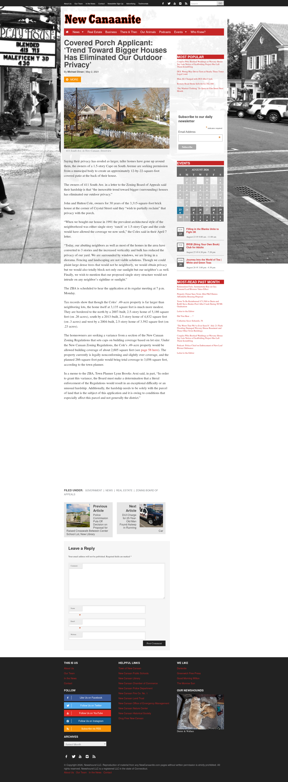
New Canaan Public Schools (133, 673)
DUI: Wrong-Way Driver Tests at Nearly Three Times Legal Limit (200, 73)
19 (200, 202)
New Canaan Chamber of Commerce (138, 683)
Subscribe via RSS (91, 728)
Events (179, 32)
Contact (101, 3)
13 (207, 194)
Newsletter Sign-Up (115, 3)
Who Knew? (198, 32)
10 (187, 194)
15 (220, 194)
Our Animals (148, 32)
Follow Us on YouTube (91, 713)
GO (220, 3)
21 (213, 202)
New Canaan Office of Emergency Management (143, 703)
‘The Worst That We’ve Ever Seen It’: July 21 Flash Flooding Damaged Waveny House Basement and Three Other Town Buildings (200, 328)
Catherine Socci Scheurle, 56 (190, 320)
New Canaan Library (129, 678)
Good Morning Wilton (188, 678)
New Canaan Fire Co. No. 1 (133, 693)
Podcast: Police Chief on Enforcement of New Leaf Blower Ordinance (199, 347)
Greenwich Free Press (189, 673)
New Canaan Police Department (135, 688)
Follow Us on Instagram (91, 721)
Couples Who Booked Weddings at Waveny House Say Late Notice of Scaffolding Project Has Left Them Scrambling (200, 64)
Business (111, 32)
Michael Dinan (76, 71)
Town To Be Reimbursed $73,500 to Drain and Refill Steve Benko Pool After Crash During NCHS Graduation (199, 304)
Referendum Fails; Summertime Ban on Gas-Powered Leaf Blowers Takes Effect (197, 288)
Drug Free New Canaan (131, 718)
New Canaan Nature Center (133, 708)
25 (193, 209)
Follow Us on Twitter (91, 705)
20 (207, 202)
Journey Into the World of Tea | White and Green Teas (204, 261)
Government (93, 490)
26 (200, 209)
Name (76, 609)
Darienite (181, 668)
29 (220, 209)
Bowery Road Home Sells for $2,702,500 (195, 83)
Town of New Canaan (129, 668)
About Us (68, 3)
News (76, 32)
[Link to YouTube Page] (175, 3)
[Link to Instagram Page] (180, 3)
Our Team (78, 3)
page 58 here (149, 350)
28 (193, 179)
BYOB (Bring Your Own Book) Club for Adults (203, 246)
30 (207, 179)
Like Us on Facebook (91, 697)
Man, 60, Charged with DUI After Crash (194, 78)
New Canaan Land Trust (131, 698)
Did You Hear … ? (185, 316)
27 (187, 179)
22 (220, 202)
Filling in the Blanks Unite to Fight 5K (202, 230)
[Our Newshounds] (200, 711)
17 (187, 202)
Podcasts (165, 32)
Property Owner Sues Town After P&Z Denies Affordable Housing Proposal (197, 295)
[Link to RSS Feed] (186, 3)
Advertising (130, 3)
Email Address (199, 132)
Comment (74, 566)
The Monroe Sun (186, 683)
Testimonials (143, 3)
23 (180, 209)
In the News (90, 3)
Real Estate (95, 32)
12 (200, 194)
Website (73, 634)
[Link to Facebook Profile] (163, 3)
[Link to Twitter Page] (169, 3)
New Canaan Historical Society (134, 713)
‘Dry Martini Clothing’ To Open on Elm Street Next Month (200, 89)
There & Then (128, 32)
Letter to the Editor (185, 311)
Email (76, 622)
